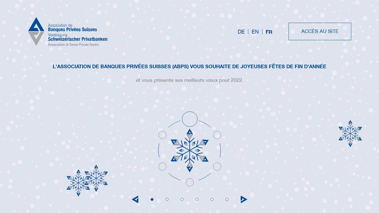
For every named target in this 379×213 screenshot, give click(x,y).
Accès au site (319, 31)
